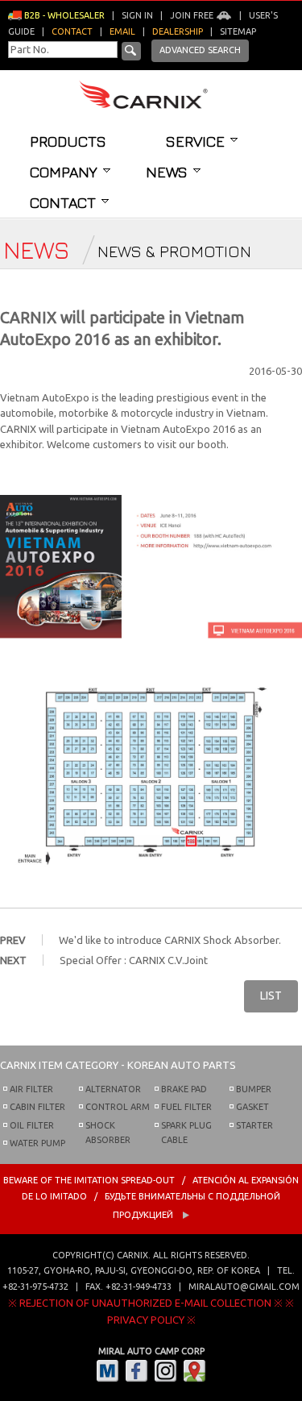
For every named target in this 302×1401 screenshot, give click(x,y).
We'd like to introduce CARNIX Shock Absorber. (170, 940)
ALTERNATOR (113, 1089)
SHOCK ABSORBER (107, 1132)
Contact (63, 202)
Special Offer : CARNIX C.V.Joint (134, 960)
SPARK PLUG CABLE (186, 1132)
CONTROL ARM (117, 1107)
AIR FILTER (31, 1089)
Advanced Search (200, 50)
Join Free (193, 15)
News (167, 172)
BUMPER (253, 1089)
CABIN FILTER (37, 1107)
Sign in (137, 15)
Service (195, 141)
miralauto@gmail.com (244, 1286)
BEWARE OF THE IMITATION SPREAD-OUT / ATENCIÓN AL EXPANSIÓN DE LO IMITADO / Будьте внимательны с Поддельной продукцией (151, 1197)
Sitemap (238, 31)
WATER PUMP (37, 1143)
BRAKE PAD (184, 1089)
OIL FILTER (32, 1125)
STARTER (254, 1125)
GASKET (252, 1107)
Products (68, 141)
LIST (271, 995)
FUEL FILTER (186, 1107)
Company (63, 172)
